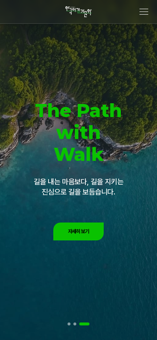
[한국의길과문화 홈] (78, 11)
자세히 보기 (78, 231)
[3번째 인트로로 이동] (84, 323)
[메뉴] (143, 11)
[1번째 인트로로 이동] (69, 323)
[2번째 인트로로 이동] (74, 323)
